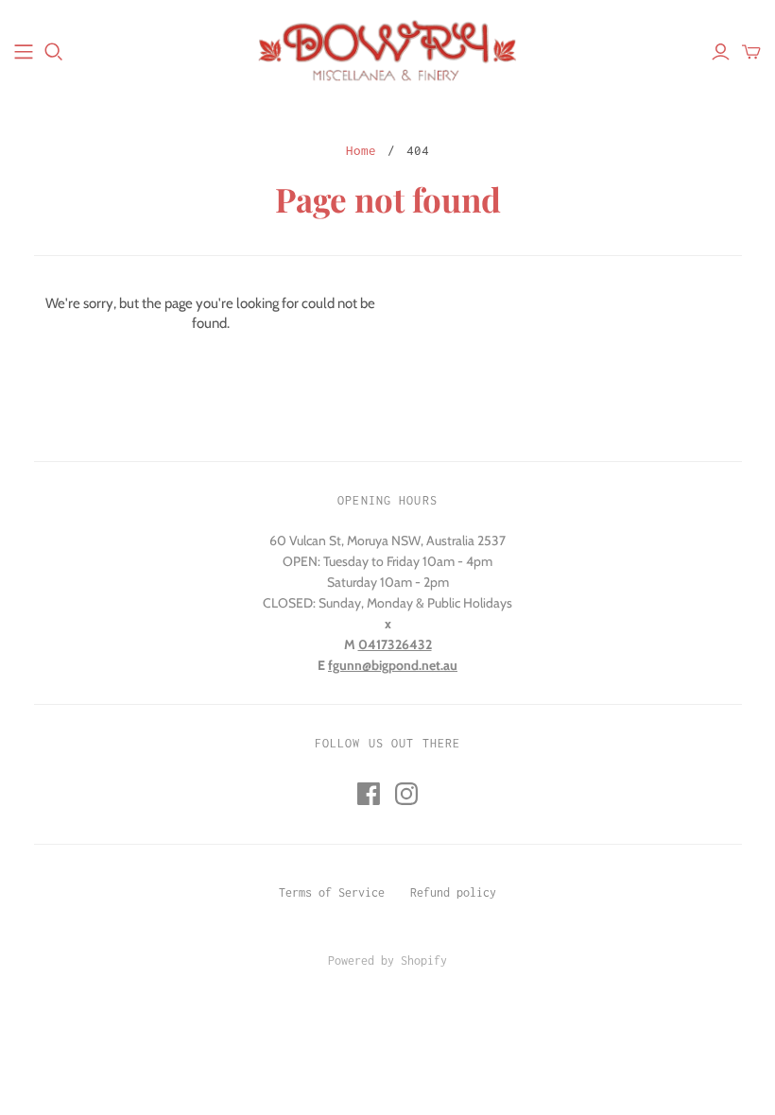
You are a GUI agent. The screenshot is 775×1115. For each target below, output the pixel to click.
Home (361, 150)
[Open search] (53, 52)
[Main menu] (23, 52)
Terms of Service (332, 892)
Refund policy (453, 892)
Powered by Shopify (387, 960)
